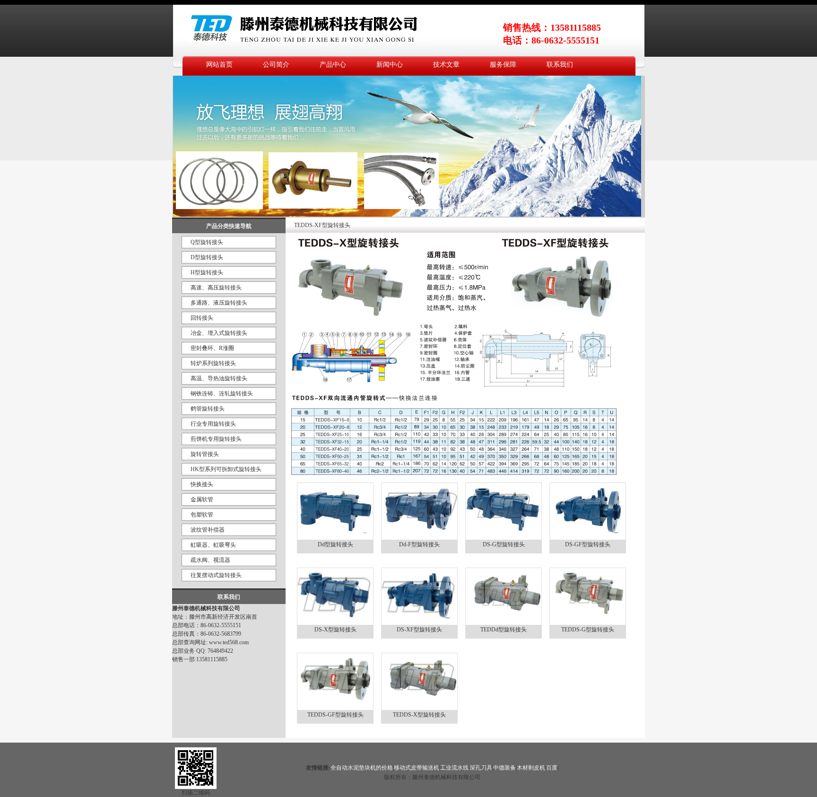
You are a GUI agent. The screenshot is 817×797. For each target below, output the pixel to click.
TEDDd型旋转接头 (503, 629)
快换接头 (202, 484)
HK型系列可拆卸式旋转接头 (226, 469)
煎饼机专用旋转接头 (216, 439)
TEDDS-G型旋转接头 (587, 629)
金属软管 (202, 499)
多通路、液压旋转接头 (219, 302)
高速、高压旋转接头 (216, 287)
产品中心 (333, 64)
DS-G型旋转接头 (504, 544)
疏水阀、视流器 (210, 560)
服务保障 (503, 64)
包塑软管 (202, 514)
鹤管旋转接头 (208, 408)
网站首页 (219, 64)
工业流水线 (454, 767)
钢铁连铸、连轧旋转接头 (222, 393)
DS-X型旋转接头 (335, 629)
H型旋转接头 (207, 272)
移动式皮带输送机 (416, 767)
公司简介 (276, 64)
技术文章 (446, 64)
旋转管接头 (205, 454)
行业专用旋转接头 (213, 423)
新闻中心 (389, 64)
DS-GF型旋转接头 (587, 544)
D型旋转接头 (207, 257)
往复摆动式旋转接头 (216, 575)
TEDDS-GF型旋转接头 (335, 714)
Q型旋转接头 (207, 242)
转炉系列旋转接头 (213, 363)
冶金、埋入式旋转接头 (219, 333)
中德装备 (504, 767)
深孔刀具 (480, 767)
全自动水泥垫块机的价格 (361, 767)
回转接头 (202, 318)
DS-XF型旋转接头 (419, 629)
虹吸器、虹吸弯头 (213, 545)
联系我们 (560, 64)
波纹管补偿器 (208, 529)
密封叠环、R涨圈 (212, 348)
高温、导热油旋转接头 (219, 378)
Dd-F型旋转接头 (419, 544)
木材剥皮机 (531, 767)
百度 (551, 767)
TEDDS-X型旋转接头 (419, 714)
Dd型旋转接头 (335, 544)
